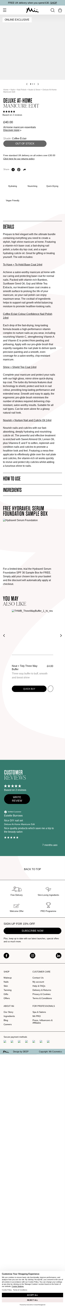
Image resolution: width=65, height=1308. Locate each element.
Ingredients (9, 1016)
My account (38, 982)
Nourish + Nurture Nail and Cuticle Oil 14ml (27, 420)
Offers (7, 998)
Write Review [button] (17, 799)
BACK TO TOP (32, 869)
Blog (6, 1020)
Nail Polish (21, 90)
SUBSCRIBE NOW (32, 930)
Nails (13, 90)
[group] (33, 111)
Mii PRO (36, 1016)
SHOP (53, 2)
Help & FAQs (38, 986)
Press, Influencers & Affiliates (42, 1021)
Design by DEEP (21, 1052)
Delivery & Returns (41, 990)
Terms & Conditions (42, 998)
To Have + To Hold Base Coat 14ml (22, 264)
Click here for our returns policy (19, 158)
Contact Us (38, 977)
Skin (6, 986)
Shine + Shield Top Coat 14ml (19, 367)
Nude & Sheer (34, 90)
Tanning (8, 990)
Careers (8, 1024)
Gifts (6, 994)
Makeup (8, 977)
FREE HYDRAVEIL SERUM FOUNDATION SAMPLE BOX (25, 511)
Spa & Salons (39, 1012)
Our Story (8, 1012)
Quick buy (29, 689)
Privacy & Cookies (41, 994)
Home (6, 90)
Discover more (11, 130)
